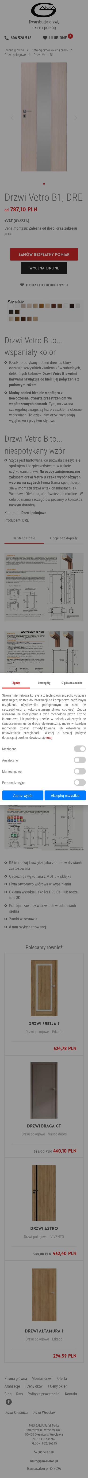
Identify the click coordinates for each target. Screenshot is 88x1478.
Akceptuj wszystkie (65, 795)
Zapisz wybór (23, 795)
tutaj (49, 737)
